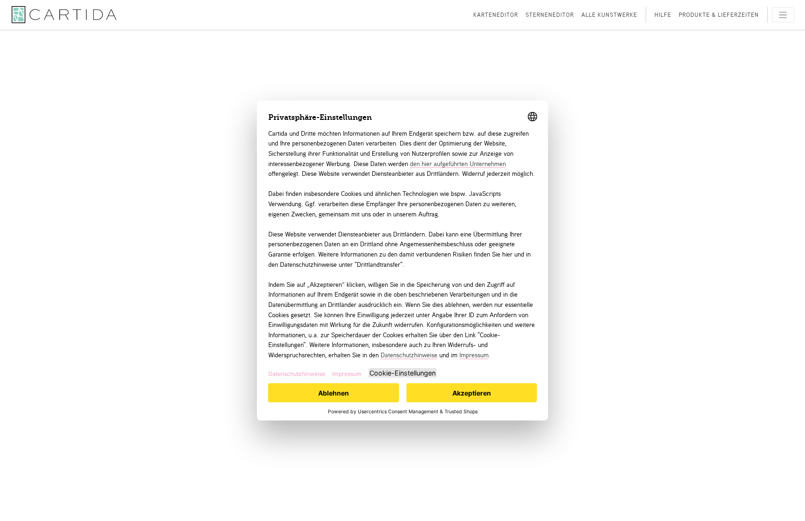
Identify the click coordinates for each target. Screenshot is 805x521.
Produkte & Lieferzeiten (719, 14)
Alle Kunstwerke (609, 14)
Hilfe (663, 14)
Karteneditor (495, 14)
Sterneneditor (549, 14)
